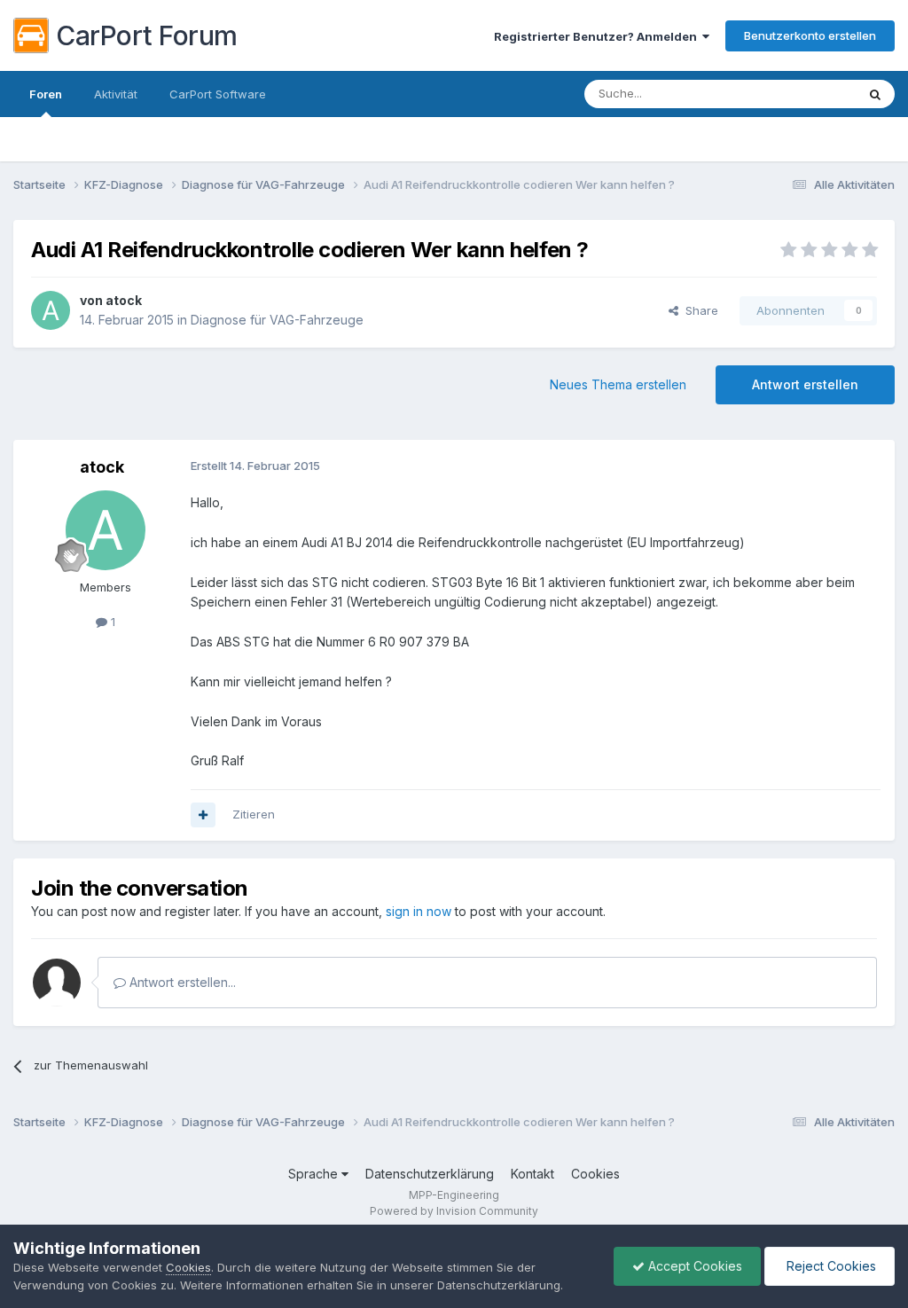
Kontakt (532, 1173)
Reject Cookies (829, 1265)
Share (698, 310)
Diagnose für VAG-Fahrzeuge (277, 319)
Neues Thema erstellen (618, 384)
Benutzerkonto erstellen (810, 35)
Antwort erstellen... (181, 982)
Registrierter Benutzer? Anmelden (598, 36)
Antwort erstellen (805, 384)
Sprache (314, 1173)
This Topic (804, 93)
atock (124, 300)
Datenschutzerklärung (429, 1173)
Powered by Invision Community (454, 1211)
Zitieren (253, 814)
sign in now (418, 911)
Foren (45, 94)
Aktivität (115, 94)
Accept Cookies (693, 1265)
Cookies (595, 1173)
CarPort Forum (147, 35)
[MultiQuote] (203, 815)
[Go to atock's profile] (50, 310)
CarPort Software (217, 94)
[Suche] (875, 94)
